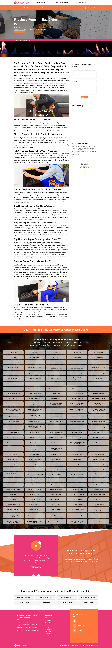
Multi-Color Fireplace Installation (56, 442)
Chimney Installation (99, 357)
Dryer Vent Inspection (98, 484)
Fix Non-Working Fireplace (34, 367)
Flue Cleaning (13, 357)
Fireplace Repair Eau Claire (24, 40)
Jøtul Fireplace (13, 464)
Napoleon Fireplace (56, 454)
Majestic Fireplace (77, 454)
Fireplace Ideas (13, 499)
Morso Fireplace (56, 469)
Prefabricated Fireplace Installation (98, 404)
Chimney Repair (77, 357)
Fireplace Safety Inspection (77, 494)
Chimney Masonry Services (34, 393)
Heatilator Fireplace (34, 454)
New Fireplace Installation (98, 362)
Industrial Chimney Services (98, 421)
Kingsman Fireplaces (77, 449)
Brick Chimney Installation (98, 367)
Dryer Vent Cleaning (98, 480)
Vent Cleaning (13, 484)
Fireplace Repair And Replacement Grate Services (35, 416)
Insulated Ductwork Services (99, 515)
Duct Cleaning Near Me (34, 499)
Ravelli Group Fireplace (55, 474)
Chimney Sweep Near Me (56, 499)
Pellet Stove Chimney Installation (56, 437)
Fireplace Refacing (77, 373)
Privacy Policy (48, 635)
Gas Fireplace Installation (13, 404)
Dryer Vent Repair (34, 494)
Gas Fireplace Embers (98, 437)
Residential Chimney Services (77, 421)
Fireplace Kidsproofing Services (77, 480)
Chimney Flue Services (98, 384)
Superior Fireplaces (13, 449)
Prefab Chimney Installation (56, 480)
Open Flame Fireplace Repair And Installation (13, 515)
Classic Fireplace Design (98, 432)
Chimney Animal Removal (77, 474)
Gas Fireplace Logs (98, 416)
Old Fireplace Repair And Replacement (77, 378)
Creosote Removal (34, 357)
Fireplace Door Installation (56, 410)
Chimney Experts (13, 494)
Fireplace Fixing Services (35, 509)
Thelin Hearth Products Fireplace (35, 474)
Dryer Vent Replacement (56, 494)
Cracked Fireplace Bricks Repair (56, 521)
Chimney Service (56, 352)
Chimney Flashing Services (13, 393)
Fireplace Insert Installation (13, 480)
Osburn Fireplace (56, 459)
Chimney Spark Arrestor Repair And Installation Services (56, 367)
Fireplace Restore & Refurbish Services (34, 522)
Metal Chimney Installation (13, 373)
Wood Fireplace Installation (98, 398)
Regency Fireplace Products (98, 442)
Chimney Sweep (13, 352)
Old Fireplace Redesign (77, 432)
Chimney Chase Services (56, 384)
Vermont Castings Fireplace (98, 454)
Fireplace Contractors (98, 393)
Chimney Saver (98, 378)
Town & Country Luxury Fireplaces (56, 449)
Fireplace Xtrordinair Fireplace (98, 464)
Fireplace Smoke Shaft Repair (35, 373)
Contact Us (45, 7)
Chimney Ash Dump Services (56, 388)
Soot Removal (56, 357)
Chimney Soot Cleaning (13, 362)
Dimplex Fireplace (77, 459)
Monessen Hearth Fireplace (34, 469)
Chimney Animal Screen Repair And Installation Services (77, 367)
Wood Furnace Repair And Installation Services (56, 404)
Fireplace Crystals (34, 442)
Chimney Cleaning (34, 352)
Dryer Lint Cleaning (56, 484)
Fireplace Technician (98, 499)
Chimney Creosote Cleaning (34, 362)
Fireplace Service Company (56, 489)
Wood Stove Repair (56, 504)
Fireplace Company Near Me (13, 504)
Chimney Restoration (13, 378)
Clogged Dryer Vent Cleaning (13, 489)
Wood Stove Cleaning (99, 504)
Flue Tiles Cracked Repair (56, 432)
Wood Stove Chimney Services (13, 509)
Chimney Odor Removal (34, 432)
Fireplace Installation (77, 362)
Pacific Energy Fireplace (34, 464)
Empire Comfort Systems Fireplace (13, 474)
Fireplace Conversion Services (77, 509)
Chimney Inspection (77, 352)
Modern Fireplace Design (13, 437)
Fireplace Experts (98, 489)
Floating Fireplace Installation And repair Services (77, 522)
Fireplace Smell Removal (13, 432)
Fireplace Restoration (13, 367)
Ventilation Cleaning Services (34, 515)
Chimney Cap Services (34, 384)
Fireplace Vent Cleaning (77, 393)
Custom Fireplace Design (35, 437)
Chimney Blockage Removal (34, 378)
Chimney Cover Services (77, 384)
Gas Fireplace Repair (56, 398)
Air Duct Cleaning (35, 484)
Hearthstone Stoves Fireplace (98, 469)
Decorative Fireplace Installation (98, 494)
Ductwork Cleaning (77, 499)
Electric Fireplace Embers (77, 437)
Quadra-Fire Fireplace (98, 459)
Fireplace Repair (56, 362)
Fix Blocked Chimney (13, 427)
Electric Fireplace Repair (77, 398)
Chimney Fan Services (98, 388)
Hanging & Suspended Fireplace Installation (98, 509)
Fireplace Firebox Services (56, 416)
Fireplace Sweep (56, 393)
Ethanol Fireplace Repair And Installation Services (77, 404)
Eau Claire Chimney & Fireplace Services (78, 645)
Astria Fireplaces (99, 449)
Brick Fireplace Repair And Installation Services (13, 522)
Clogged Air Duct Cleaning (34, 489)
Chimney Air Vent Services (13, 442)
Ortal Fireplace (77, 464)
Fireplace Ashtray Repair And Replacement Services (99, 410)
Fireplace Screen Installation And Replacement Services (99, 474)
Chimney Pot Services (77, 388)
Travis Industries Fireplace (77, 469)
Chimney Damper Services (34, 388)
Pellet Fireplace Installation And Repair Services (77, 443)
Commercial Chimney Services (56, 421)
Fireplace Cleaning (98, 352)
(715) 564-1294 (91, 7)
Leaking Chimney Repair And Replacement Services (35, 427)
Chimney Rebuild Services (35, 480)
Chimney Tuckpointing (98, 373)
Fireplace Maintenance (34, 504)
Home (15, 7)
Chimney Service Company (77, 489)
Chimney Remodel (77, 515)
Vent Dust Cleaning (77, 484)
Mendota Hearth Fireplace (56, 464)
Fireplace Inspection (56, 378)
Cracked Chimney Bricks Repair (98, 427)
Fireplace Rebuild (13, 398)
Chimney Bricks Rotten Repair (77, 427)
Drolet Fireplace (13, 469)
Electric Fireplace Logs (34, 421)
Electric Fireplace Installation (35, 404)
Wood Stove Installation (77, 504)
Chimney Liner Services (13, 388)
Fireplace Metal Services (13, 416)
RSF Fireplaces (13, 454)
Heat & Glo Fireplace (13, 459)
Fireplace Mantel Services (98, 521)
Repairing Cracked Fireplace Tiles (56, 427)
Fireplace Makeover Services (56, 515)
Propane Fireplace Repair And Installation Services (13, 410)
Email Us (84, 2)
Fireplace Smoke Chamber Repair (56, 373)
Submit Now (84, 97)
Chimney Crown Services (13, 384)
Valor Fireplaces (34, 449)
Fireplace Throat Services (13, 421)
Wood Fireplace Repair (34, 398)
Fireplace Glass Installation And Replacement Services (34, 410)
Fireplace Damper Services (77, 416)
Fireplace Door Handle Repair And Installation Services (77, 410)
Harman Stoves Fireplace (35, 459)
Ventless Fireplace (56, 509)
